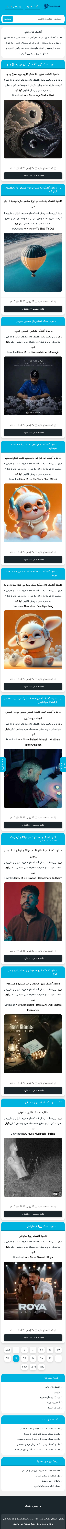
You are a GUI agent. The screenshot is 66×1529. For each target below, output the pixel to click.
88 (41, 1350)
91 (7, 1358)
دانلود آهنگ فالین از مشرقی (41, 1102)
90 (58, 1350)
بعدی (41, 1367)
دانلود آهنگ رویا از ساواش (42, 1226)
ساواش (33, 857)
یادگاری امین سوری (50, 1481)
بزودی (57, 1392)
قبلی (7, 1350)
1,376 (33, 1367)
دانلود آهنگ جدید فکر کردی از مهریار (41, 1434)
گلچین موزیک (53, 1402)
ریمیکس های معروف (49, 1397)
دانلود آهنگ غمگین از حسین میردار (37, 321)
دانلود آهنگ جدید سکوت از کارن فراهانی (40, 1428)
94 (33, 1358)
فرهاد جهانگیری (33, 718)
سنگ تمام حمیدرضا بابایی (47, 1486)
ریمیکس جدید (14, 6)
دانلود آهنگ (52, 74)
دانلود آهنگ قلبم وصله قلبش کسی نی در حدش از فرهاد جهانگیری (30, 700)
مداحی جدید (54, 1407)
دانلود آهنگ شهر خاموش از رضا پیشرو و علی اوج (32, 972)
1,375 (25, 1367)
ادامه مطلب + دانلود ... (33, 175)
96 (50, 1358)
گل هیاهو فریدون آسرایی (47, 1475)
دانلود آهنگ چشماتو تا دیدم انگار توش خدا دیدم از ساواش (33, 839)
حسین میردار (21, 331)
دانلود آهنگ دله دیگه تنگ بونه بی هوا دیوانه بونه (31, 573)
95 (41, 1358)
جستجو (8, 19)
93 (24, 1358)
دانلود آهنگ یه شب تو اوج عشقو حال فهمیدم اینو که (31, 189)
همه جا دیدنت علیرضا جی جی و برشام (41, 1470)
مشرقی (22, 1112)
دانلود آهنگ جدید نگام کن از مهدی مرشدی (38, 1444)
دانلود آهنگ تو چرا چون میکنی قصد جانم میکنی (34, 446)
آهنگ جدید (32, 6)
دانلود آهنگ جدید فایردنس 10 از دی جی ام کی (37, 1449)
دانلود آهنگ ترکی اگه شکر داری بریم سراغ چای (31, 64)
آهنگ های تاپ (33, 32)
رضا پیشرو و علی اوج (17, 984)
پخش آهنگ (31, 1506)
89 (50, 1350)
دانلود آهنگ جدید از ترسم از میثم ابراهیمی (38, 1439)
